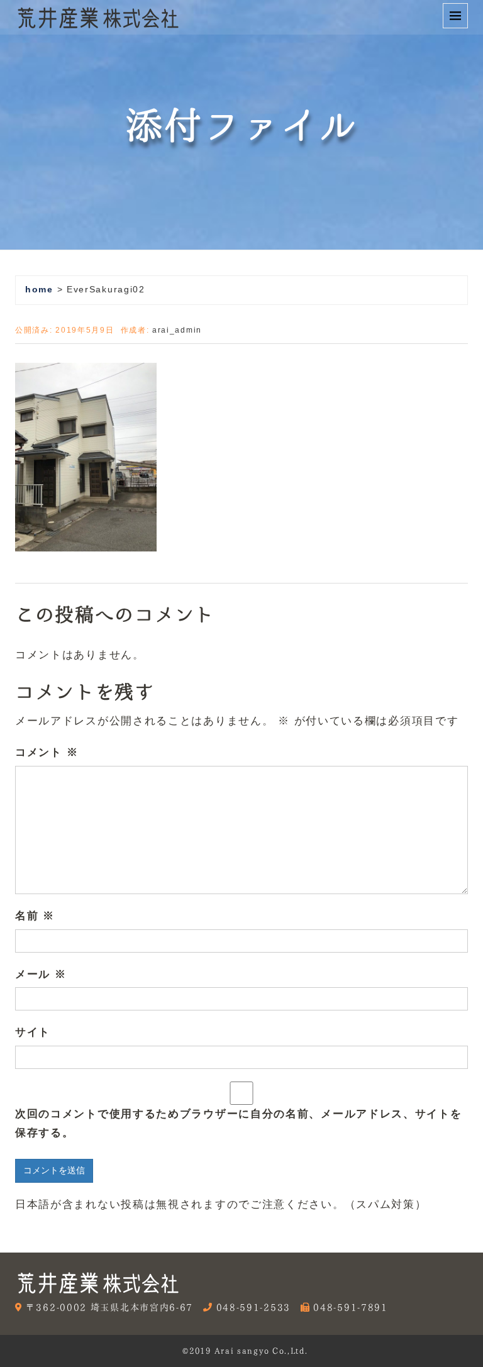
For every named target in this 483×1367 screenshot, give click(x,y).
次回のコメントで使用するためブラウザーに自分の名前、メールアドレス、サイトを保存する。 (238, 1123)
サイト (32, 1032)
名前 (35, 916)
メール (41, 974)
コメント (46, 752)
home (39, 289)
